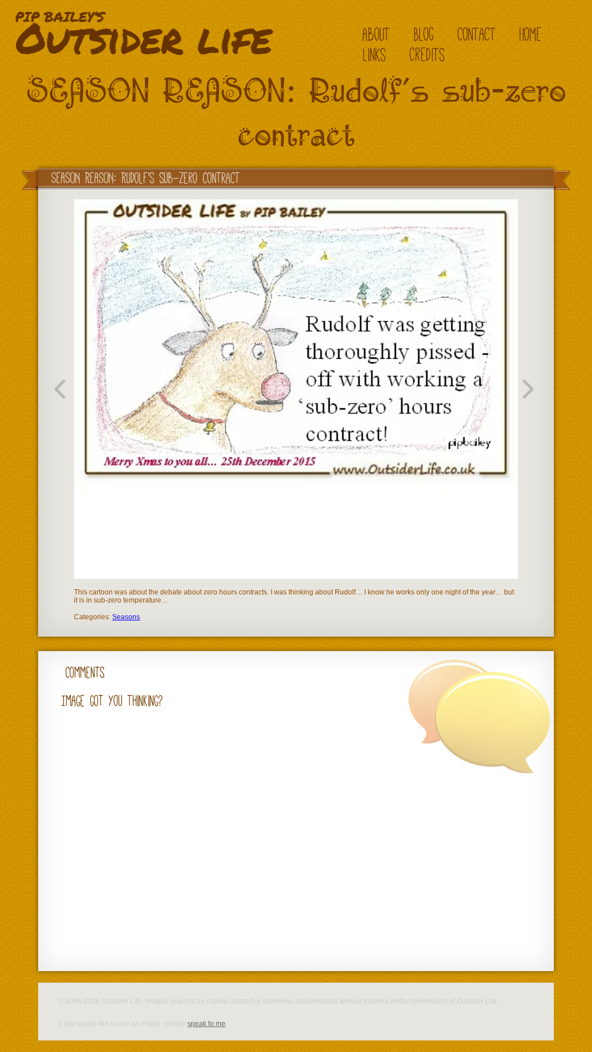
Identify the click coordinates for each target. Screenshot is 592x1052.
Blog (424, 34)
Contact (477, 34)
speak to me (206, 1024)
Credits (427, 54)
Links (374, 54)
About (376, 34)
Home (531, 34)
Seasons (126, 617)
